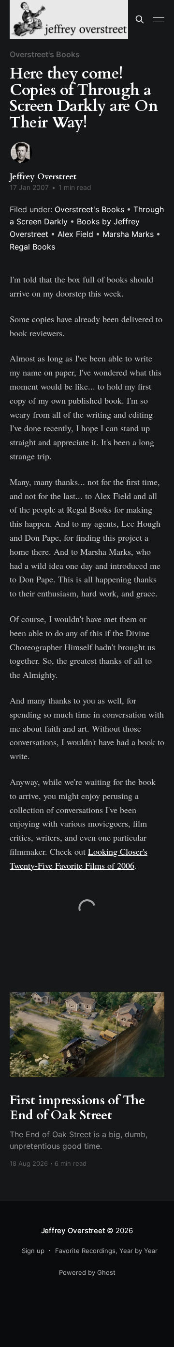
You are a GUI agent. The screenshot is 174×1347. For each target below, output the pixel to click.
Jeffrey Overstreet (43, 176)
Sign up (33, 1250)
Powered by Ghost (87, 1272)
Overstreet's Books (45, 54)
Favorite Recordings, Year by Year (106, 1250)
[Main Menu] (158, 19)
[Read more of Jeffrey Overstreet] (21, 153)
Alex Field (75, 234)
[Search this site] (139, 19)
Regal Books (32, 246)
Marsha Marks (128, 234)
